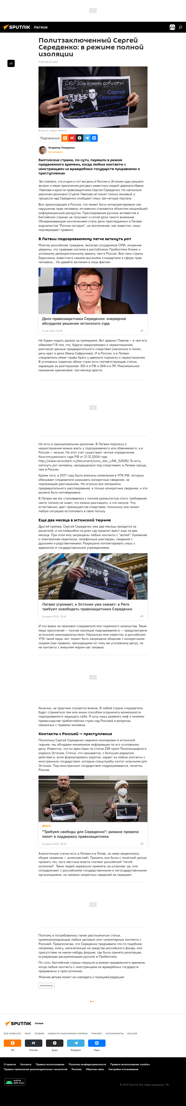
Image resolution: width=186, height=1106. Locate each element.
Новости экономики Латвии (68, 1033)
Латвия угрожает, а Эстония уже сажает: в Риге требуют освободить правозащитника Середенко (87, 606)
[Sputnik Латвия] (18, 30)
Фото (46, 826)
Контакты (25, 1064)
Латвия (39, 1033)
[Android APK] (15, 1082)
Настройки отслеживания (123, 1069)
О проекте (10, 1064)
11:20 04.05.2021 (48, 62)
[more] (141, 330)
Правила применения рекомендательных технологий (35, 1069)
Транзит (96, 1033)
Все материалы (55, 152)
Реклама (77, 1069)
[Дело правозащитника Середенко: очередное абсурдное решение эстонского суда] (93, 291)
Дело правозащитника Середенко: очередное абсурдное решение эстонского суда (84, 321)
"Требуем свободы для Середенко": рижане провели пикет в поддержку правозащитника (90, 834)
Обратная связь (95, 1069)
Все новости (12, 1033)
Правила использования (50, 1064)
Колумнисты (46, 985)
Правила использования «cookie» (130, 1064)
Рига (28, 1033)
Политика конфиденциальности (87, 1064)
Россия (132, 1033)
